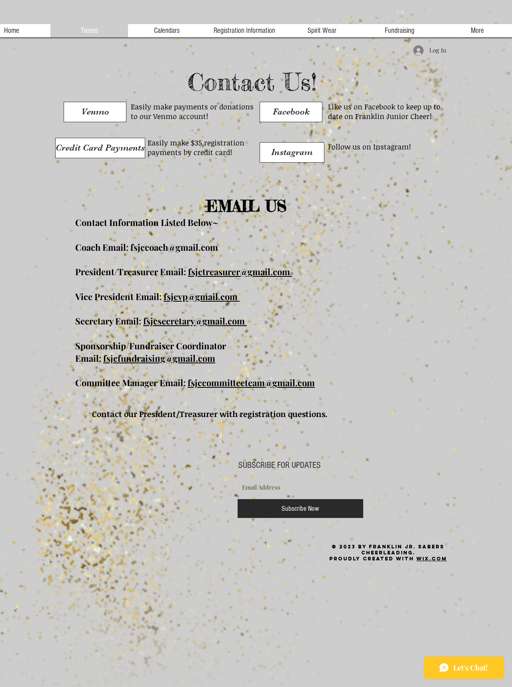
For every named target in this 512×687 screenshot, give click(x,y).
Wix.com (431, 559)
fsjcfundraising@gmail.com (159, 358)
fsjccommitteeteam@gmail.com (251, 383)
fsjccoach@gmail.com (174, 247)
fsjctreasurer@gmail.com (240, 272)
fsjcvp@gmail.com (202, 296)
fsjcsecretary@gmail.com (195, 321)
